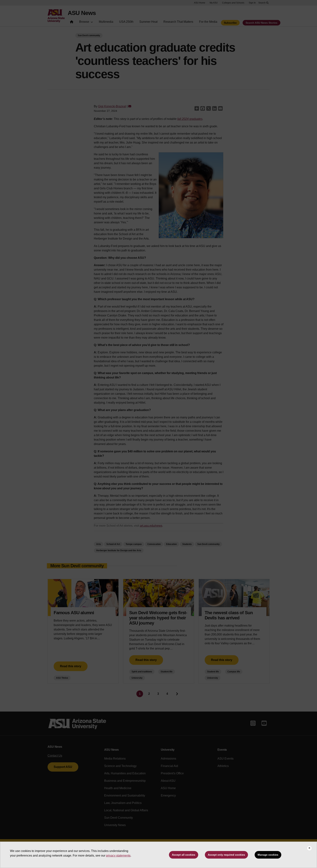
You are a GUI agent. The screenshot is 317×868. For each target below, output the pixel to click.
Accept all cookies (183, 854)
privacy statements (118, 855)
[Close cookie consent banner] (309, 848)
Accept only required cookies (226, 854)
